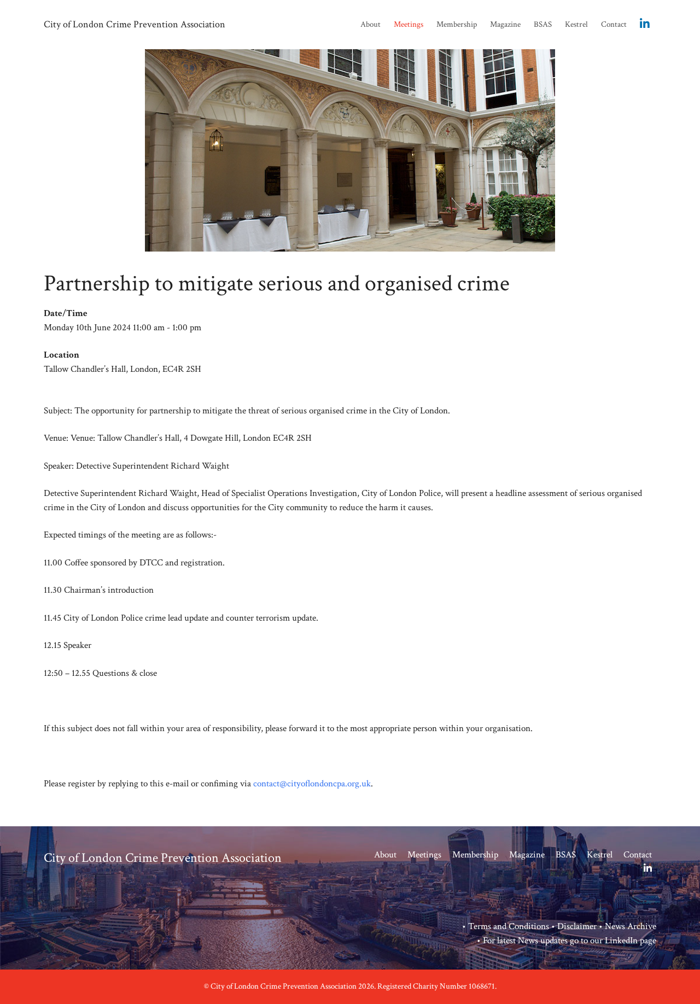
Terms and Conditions (508, 926)
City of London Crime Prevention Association (134, 24)
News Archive (630, 926)
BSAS (543, 24)
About (370, 24)
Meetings (408, 24)
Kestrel (576, 24)
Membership (456, 24)
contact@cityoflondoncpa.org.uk (312, 784)
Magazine (505, 24)
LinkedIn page (630, 941)
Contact (614, 24)
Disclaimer (577, 926)
